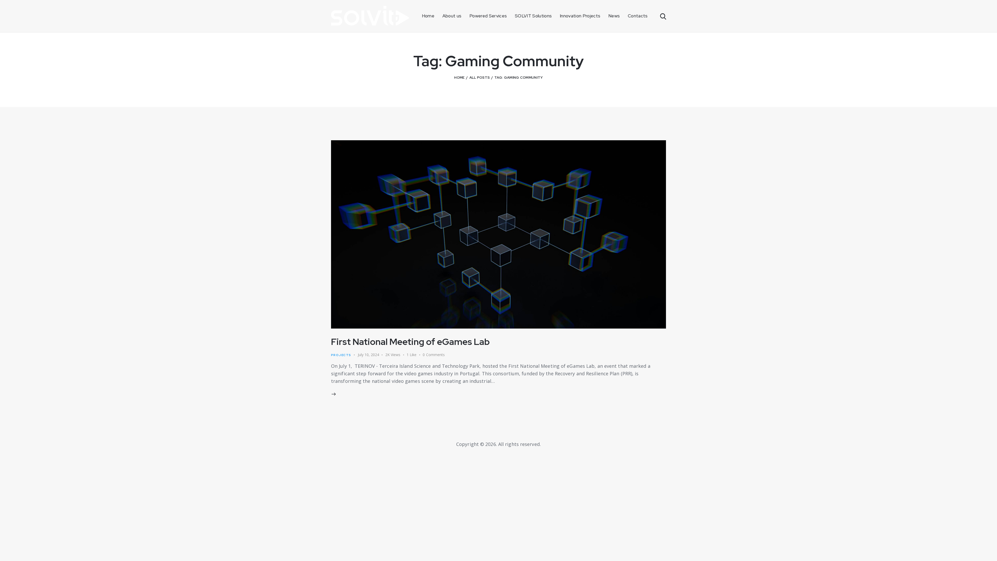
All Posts (479, 77)
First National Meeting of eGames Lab (410, 342)
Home (459, 77)
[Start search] (662, 16)
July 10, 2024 (368, 354)
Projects (341, 355)
